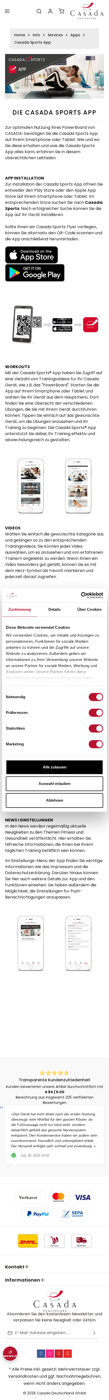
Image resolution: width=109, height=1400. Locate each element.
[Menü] (7, 11)
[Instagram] (50, 1354)
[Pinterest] (59, 1354)
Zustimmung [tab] (19, 609)
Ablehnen (54, 800)
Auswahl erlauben (54, 783)
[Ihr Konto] (50, 11)
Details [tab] (54, 609)
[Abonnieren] (94, 1333)
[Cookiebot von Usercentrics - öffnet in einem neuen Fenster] (81, 595)
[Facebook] (41, 1354)
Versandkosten (23, 1376)
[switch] (96, 713)
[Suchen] (39, 11)
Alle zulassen (54, 767)
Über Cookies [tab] (89, 609)
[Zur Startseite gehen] (86, 11)
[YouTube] (68, 1354)
